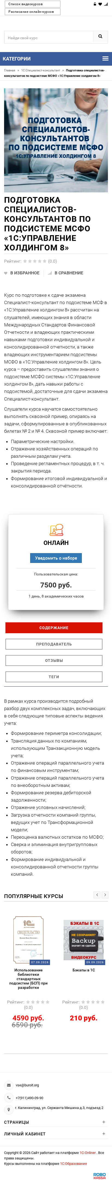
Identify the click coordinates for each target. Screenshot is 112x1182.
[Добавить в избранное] (24, 919)
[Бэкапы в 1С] (84, 940)
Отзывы (54, 660)
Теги (54, 677)
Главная (11, 70)
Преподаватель (54, 644)
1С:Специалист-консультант (42, 70)
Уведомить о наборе (56, 557)
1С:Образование (73, 1164)
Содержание (54, 628)
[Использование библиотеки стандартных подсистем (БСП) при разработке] (28, 940)
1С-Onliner (88, 1153)
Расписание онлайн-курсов (31, 12)
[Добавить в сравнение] (35, 919)
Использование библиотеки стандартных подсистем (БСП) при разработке (28, 979)
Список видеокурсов (25, 4)
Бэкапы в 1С (84, 970)
